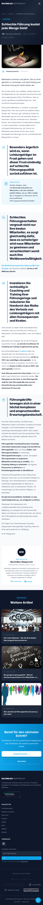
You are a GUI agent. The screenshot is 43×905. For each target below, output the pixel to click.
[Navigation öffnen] (39, 4)
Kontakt (4, 832)
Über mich (5, 815)
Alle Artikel (21, 761)
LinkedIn (29, 581)
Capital (23, 351)
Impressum (17, 901)
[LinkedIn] (4, 844)
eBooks (4, 829)
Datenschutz (24, 861)
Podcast (4, 818)
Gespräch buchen (20, 754)
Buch (3, 825)
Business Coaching (8, 812)
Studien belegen (16, 185)
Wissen (11, 14)
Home (3, 14)
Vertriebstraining (7, 808)
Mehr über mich (16, 581)
